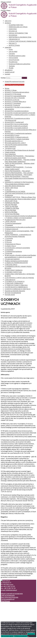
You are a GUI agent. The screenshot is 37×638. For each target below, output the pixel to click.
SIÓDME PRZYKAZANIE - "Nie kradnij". (18, 174)
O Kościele (8, 253)
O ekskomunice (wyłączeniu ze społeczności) (20, 227)
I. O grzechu (9, 238)
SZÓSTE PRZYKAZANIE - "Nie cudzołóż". (19, 173)
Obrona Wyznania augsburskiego (16, 144)
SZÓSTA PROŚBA (11, 212)
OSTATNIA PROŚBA (12, 214)
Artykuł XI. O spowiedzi (13, 103)
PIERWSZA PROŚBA (12, 203)
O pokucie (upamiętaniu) (13, 223)
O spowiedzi (9, 249)
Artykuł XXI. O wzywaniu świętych (16, 128)
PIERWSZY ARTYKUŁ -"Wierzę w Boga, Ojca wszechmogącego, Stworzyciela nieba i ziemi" (20, 198)
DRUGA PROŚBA (11, 204)
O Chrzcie (8, 242)
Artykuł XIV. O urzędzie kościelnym (17, 111)
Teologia (12, 66)
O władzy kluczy (10, 246)
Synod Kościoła (14, 60)
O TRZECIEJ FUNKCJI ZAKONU (16, 285)
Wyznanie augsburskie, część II (15, 143)
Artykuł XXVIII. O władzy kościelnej (17, 139)
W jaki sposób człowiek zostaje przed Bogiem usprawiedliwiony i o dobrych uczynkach (20, 256)
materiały (8, 47)
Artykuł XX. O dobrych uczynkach (16, 126)
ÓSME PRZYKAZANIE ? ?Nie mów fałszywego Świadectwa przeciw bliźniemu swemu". (19, 178)
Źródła (11, 68)
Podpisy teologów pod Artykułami (16, 261)
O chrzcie (8, 189)
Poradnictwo (13, 62)
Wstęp (7, 88)
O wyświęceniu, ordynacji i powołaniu (17, 248)
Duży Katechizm (10, 154)
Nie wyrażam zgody (7, 636)
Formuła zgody (10, 294)
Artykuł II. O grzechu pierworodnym (17, 92)
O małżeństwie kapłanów (13, 251)
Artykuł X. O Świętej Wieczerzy (15, 101)
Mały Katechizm (10, 146)
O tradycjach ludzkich (12, 259)
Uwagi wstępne (10, 152)
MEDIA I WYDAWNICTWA (18, 33)
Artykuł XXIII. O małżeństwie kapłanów (18, 133)
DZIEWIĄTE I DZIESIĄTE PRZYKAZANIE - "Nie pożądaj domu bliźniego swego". (19, 183)
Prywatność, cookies (12, 606)
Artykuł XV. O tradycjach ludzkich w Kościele (20, 113)
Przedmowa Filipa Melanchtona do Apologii (19, 150)
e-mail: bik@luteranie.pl (9, 590)
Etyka (11, 49)
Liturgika (12, 53)
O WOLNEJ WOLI (11, 264)
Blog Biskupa (5, 601)
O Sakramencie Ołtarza (13, 244)
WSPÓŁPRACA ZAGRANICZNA (20, 37)
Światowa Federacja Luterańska (19, 64)
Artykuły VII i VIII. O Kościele (15, 98)
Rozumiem (31, 634)
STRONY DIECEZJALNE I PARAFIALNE (22, 41)
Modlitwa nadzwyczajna (17, 56)
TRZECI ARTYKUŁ (11, 188)
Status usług (9, 610)
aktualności (9, 70)
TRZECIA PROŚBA (11, 206)
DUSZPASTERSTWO (16, 25)
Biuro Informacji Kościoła (9, 597)
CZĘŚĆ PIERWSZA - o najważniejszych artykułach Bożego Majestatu (18, 235)
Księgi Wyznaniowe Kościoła (14, 81)
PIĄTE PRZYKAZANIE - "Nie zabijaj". (17, 171)
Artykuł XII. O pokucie (12, 105)
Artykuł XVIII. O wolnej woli (14, 122)
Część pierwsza (10, 279)
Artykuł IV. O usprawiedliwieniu (15, 96)
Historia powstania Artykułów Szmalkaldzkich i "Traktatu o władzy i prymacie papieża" (20, 217)
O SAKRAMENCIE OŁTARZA (15, 191)
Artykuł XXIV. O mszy (12, 135)
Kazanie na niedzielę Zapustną (15, 291)
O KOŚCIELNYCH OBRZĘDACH (16, 287)
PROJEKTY (13, 43)
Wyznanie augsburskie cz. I (14, 141)
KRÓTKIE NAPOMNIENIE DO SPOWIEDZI (20, 193)
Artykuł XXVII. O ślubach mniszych (16, 137)
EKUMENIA (13, 35)
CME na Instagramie (8, 595)
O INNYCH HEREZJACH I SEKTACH (17, 289)
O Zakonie (8, 240)
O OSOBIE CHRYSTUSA (13, 272)
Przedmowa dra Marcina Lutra (15, 219)
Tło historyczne (10, 148)
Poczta (7, 604)
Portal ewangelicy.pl (7, 599)
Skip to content (6, 2)
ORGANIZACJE (14, 39)
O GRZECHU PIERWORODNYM (16, 263)
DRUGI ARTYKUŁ (11, 201)
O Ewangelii (9, 225)
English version (10, 608)
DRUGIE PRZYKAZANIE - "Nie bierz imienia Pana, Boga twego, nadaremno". (20, 160)
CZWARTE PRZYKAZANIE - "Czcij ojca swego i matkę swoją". (18, 168)
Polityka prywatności (21, 636)
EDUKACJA (13, 31)
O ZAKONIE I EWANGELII (14, 283)
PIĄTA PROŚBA (10, 210)
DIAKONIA (13, 29)
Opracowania (13, 57)
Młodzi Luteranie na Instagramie (12, 593)
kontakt (7, 74)
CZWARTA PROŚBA (12, 208)
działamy (8, 23)
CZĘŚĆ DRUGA (10, 221)
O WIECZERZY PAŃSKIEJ (14, 270)
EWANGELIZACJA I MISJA (18, 27)
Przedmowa (9, 195)
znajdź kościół (9, 72)
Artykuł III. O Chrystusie (13, 94)
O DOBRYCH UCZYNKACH (14, 281)
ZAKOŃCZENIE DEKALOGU (15, 186)
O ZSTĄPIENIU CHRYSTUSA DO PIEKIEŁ (19, 278)
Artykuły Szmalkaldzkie (13, 293)
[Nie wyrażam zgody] (28, 636)
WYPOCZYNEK (14, 45)
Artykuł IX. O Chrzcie (12, 100)
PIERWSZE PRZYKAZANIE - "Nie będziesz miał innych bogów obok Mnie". (19, 157)
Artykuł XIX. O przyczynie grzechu (16, 124)
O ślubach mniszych (11, 229)
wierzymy (8, 21)
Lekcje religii (13, 51)
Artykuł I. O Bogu (11, 90)
